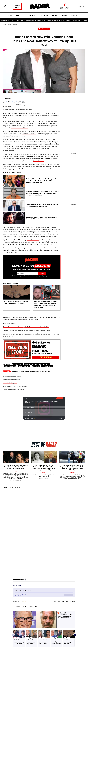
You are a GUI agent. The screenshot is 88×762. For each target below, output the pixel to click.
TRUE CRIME (44, 15)
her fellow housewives (29, 134)
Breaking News (14, 24)
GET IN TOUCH (46, 357)
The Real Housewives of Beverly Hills (37, 364)
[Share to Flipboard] (18, 102)
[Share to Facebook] (8, 102)
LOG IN (82, 6)
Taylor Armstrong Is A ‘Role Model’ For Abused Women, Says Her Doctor (26, 330)
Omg (8, 24)
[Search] (5, 7)
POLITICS (32, 15)
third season (25, 154)
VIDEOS (64, 15)
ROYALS (55, 15)
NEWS (10, 15)
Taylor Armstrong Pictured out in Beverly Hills (15, 386)
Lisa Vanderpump (47, 366)
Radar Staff (8, 98)
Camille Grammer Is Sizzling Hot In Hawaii (13, 389)
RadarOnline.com (43, 115)
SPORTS (74, 15)
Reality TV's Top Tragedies (10, 383)
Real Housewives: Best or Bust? (11, 379)
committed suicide (33, 240)
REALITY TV (20, 15)
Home (4, 24)
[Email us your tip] (17, 9)
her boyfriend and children (19, 128)
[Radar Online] (40, 6)
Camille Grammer (24, 366)
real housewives (10, 366)
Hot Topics (35, 366)
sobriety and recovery (14, 164)
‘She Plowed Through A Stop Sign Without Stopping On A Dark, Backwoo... (31, 371)
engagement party (35, 144)
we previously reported (12, 121)
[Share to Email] (23, 102)
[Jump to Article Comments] (3, 102)
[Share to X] (13, 102)
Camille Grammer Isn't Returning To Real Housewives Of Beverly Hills (26, 327)
